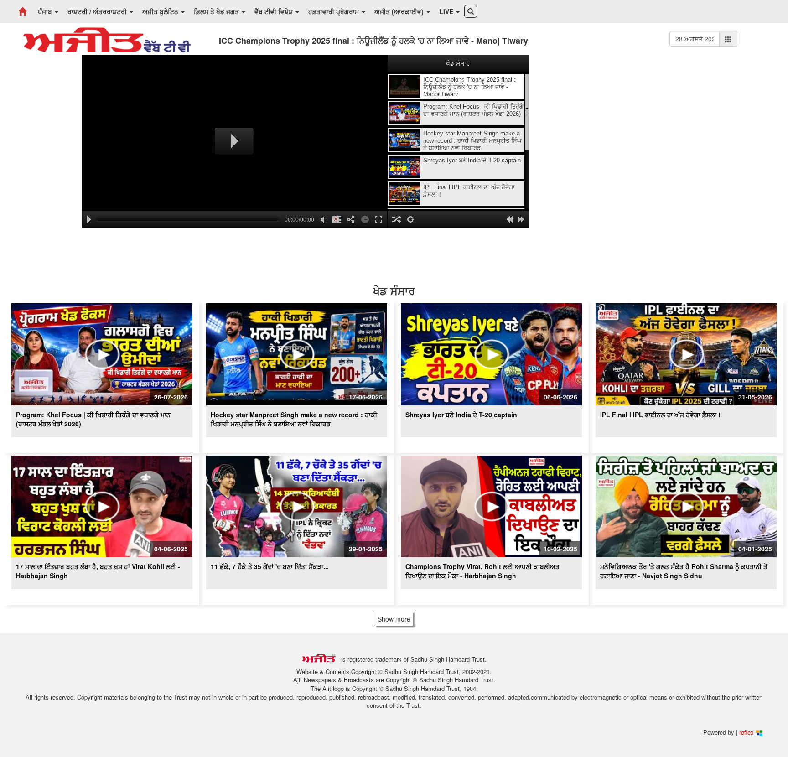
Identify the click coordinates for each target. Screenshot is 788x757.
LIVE (447, 11)
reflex (747, 732)
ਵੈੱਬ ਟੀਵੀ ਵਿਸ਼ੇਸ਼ (274, 11)
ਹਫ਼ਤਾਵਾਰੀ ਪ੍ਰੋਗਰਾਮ (334, 11)
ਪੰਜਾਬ (46, 11)
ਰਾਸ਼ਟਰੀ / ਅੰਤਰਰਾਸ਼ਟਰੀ (98, 11)
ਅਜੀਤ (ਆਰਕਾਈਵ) (399, 11)
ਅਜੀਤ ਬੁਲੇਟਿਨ (161, 11)
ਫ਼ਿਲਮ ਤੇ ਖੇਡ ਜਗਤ (217, 11)
